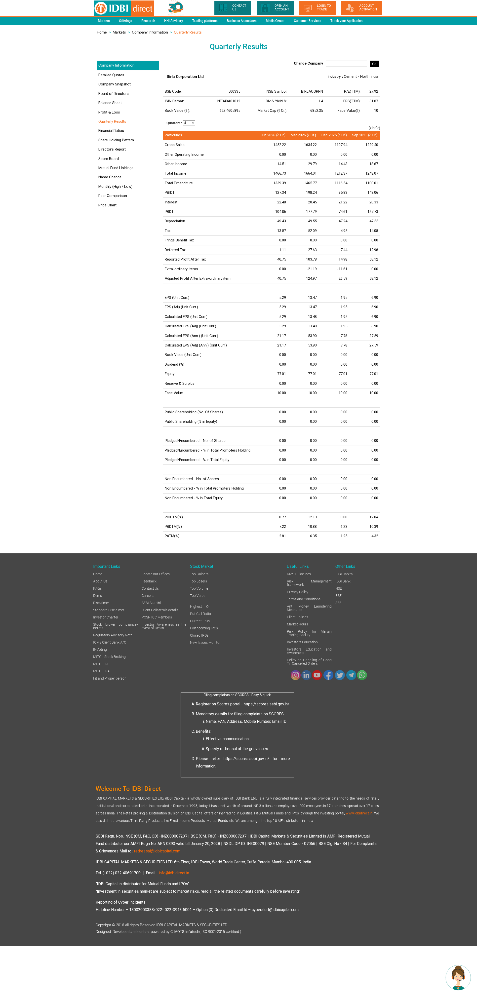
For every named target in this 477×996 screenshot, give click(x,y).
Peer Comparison (112, 195)
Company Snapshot (114, 84)
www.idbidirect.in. (359, 813)
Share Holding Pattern (116, 140)
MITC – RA (101, 671)
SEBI (339, 602)
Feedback (149, 581)
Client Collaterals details (160, 610)
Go (374, 63)
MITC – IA (101, 663)
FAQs (97, 588)
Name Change (109, 177)
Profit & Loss (109, 112)
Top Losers (198, 581)
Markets (119, 32)
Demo (97, 595)
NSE (338, 588)
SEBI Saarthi (151, 602)
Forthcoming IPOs (204, 628)
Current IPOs (200, 620)
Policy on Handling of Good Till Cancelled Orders (309, 661)
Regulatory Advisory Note (112, 635)
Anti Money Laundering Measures (309, 608)
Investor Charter (105, 617)
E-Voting (100, 649)
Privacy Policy (297, 591)
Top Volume (199, 588)
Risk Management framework (309, 582)
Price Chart (107, 205)
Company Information (150, 32)
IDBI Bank (343, 581)
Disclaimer (101, 602)
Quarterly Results (112, 121)
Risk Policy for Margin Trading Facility (309, 633)
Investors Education (302, 642)
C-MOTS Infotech (184, 931)
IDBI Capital (344, 574)
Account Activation (368, 7)
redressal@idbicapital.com (157, 851)
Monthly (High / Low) (115, 186)
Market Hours (297, 624)
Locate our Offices (156, 574)
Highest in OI (199, 606)
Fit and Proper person (109, 678)
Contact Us (150, 588)
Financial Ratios (111, 130)
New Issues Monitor (205, 642)
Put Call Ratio (200, 613)
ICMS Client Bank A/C (109, 642)
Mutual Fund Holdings (115, 168)
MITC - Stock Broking (109, 656)
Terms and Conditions (303, 599)
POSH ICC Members (157, 617)
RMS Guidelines (299, 574)
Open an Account (282, 7)
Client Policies (297, 616)
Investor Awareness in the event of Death (164, 626)
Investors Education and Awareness (309, 650)
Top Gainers (199, 574)
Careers (148, 595)
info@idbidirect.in (174, 873)
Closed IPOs (199, 635)
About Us (100, 581)
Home (102, 32)
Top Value (197, 595)
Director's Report (112, 149)
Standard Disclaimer (108, 610)
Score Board (108, 158)
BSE (338, 595)
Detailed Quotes (111, 75)
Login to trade (324, 7)
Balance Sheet (110, 103)
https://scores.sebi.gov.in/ (266, 704)
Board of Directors (113, 93)
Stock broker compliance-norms (115, 626)
